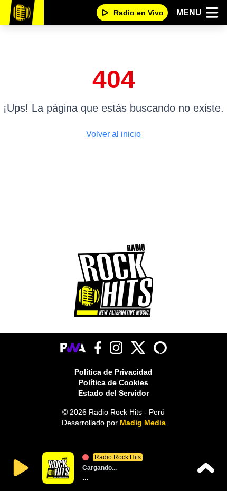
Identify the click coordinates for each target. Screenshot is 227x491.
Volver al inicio (113, 134)
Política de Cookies (113, 382)
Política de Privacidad (113, 372)
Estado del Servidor (113, 393)
